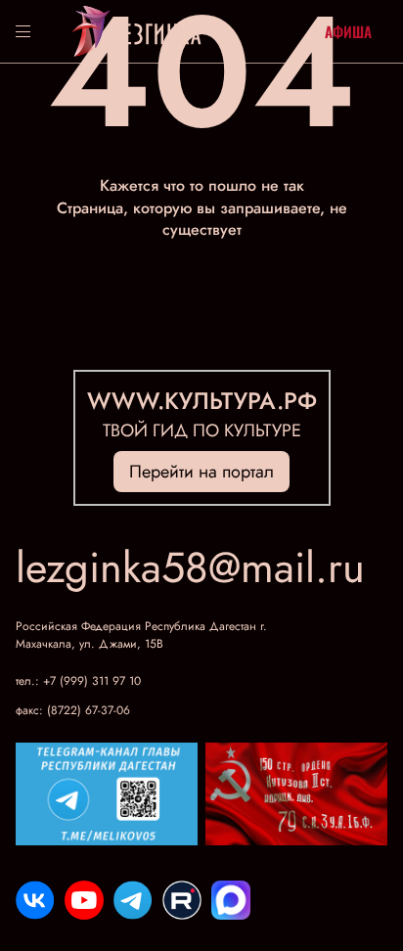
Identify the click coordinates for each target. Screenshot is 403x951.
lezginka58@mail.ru (190, 567)
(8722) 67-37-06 (88, 710)
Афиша (348, 31)
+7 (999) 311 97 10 (92, 681)
